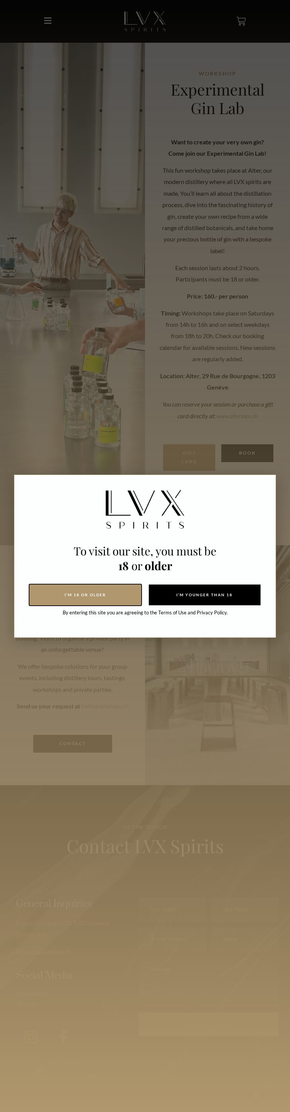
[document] (145, 556)
